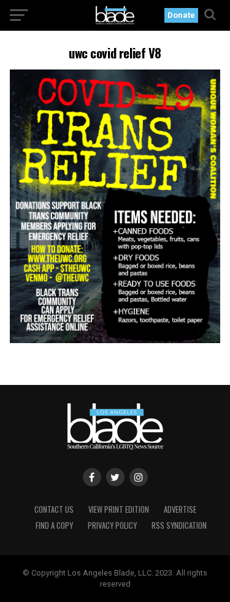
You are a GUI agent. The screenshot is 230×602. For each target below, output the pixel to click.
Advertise (180, 509)
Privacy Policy (112, 525)
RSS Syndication (179, 525)
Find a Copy (54, 525)
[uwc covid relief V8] (115, 340)
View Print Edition (118, 509)
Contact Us (54, 509)
